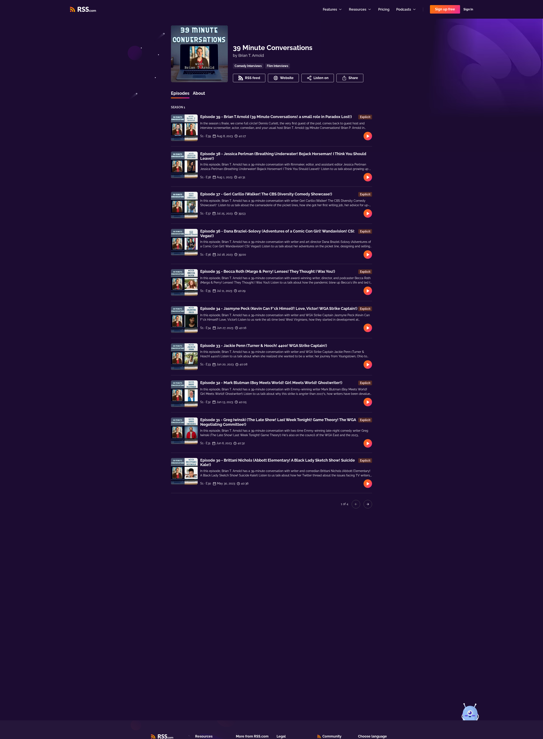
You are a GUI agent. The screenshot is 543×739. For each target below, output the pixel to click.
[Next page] (368, 504)
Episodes (180, 93)
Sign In (468, 9)
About (199, 93)
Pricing (383, 9)
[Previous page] (356, 504)
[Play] (368, 136)
